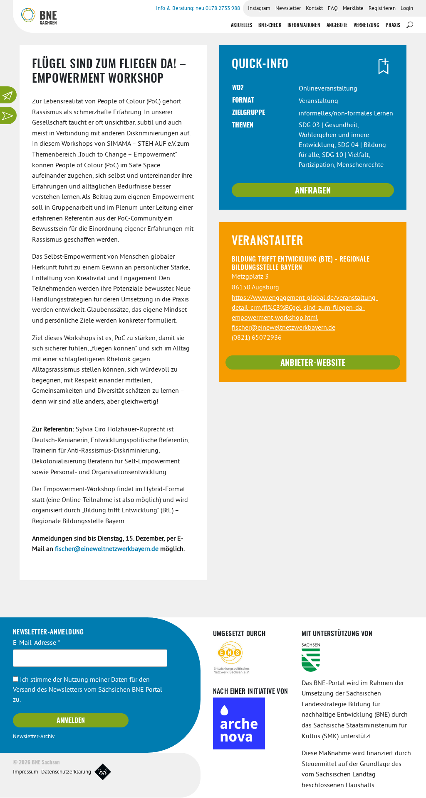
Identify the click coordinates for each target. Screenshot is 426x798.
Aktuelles (241, 25)
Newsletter (288, 8)
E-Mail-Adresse (36, 643)
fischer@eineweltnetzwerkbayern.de (107, 549)
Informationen (303, 25)
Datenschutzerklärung (66, 772)
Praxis (393, 25)
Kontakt (314, 8)
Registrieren (382, 8)
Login (407, 8)
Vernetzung (367, 25)
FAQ (333, 8)
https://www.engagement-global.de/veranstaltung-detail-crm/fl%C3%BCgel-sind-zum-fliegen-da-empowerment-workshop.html (305, 308)
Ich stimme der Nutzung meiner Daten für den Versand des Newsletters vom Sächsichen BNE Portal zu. (87, 690)
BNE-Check (269, 25)
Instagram (259, 8)
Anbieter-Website (312, 363)
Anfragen (313, 191)
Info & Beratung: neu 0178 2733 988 (198, 8)
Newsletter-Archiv (33, 737)
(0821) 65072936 (257, 338)
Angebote (337, 25)
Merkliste (353, 8)
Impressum (25, 772)
